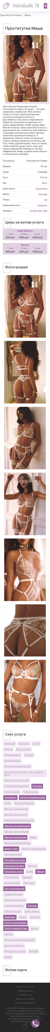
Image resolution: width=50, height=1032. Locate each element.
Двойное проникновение (17, 766)
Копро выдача (30, 792)
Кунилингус (10, 797)
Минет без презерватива (17, 843)
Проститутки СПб (25, 986)
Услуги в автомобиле (15, 923)
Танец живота (32, 911)
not (45, 199)
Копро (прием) (11, 792)
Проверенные (25, 995)
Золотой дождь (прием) (16, 780)
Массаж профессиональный (19, 820)
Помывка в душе (13, 871)
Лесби (7, 803)
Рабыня (40, 871)
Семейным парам (13, 894)
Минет (33, 837)
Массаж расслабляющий (17, 826)
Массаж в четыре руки (16, 809)
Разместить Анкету (25, 1003)
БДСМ (36, 743)
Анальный (9, 743)
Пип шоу (32, 866)
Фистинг (8, 934)
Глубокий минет (12, 755)
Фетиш (34, 928)
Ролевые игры (12, 883)
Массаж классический (15, 814)
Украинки (42, 205)
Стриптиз (32, 905)
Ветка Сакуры (23, 749)
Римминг (27, 877)
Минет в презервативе (34, 848)
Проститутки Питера (10, 15)
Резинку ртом (11, 877)
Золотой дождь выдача (16, 786)
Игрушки (37, 786)
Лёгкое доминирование (32, 797)
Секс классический (14, 888)
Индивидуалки (25, 990)
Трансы (23, 917)
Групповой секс (12, 760)
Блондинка (41, 188)
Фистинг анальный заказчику (19, 940)
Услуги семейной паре (16, 928)
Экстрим (33, 951)
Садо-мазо (29, 883)
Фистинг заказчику (14, 945)
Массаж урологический (16, 831)
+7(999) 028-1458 (38, 211)
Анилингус (23, 743)
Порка (29, 871)
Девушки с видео (25, 999)
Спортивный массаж (15, 900)
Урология (35, 917)
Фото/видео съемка (14, 951)
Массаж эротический (15, 837)
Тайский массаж (12, 911)
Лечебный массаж (24, 803)
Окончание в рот (13, 854)
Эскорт (8, 957)
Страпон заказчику (14, 905)
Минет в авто (11, 848)
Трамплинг (9, 917)
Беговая (43, 194)
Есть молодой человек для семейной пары (23, 773)
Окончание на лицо (14, 866)
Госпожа (28, 755)
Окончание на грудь (14, 860)
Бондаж (8, 749)
